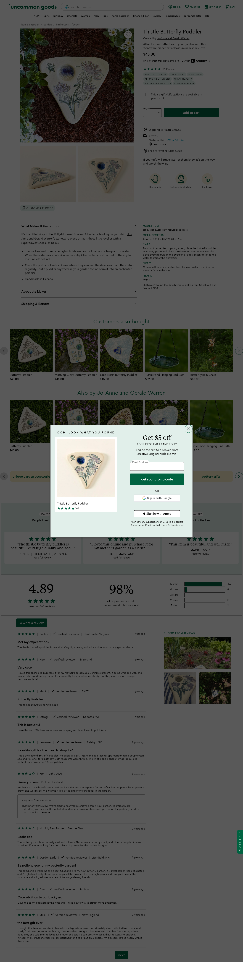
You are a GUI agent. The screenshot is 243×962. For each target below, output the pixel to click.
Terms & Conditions (171, 524)
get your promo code (157, 479)
